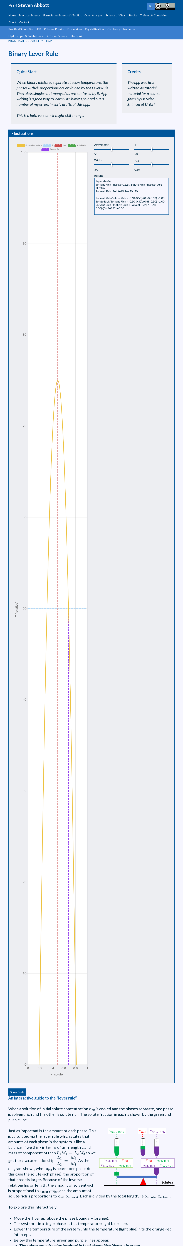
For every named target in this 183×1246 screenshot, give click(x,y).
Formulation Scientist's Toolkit (62, 15)
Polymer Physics (54, 29)
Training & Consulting (153, 15)
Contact (24, 22)
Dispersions (74, 29)
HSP (38, 29)
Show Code (17, 1092)
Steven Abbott (28, 5)
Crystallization (94, 29)
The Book (76, 36)
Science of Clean (116, 15)
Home (12, 15)
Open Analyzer (94, 15)
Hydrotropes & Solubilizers (25, 36)
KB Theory (113, 29)
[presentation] (70, 1153)
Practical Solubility (20, 29)
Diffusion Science (56, 36)
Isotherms (129, 29)
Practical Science (29, 15)
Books (133, 15)
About (12, 22)
